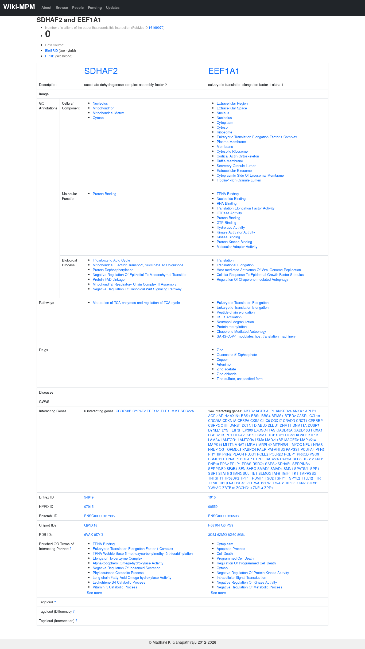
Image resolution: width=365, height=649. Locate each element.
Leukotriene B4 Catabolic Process (119, 582)
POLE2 (262, 454)
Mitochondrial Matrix (108, 112)
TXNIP (213, 482)
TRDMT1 (257, 478)
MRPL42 (265, 444)
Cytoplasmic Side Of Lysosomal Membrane (250, 175)
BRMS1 (277, 415)
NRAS (318, 444)
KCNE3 (301, 434)
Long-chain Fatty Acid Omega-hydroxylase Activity (132, 577)
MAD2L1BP (274, 439)
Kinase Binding (228, 236)
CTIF (224, 425)
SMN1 (288, 468)
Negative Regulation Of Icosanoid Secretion (126, 567)
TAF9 (276, 473)
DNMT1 (286, 425)
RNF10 (213, 463)
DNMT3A (300, 425)
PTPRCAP (243, 458)
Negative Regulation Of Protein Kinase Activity (253, 572)
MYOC (297, 444)
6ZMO (222, 534)
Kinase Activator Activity (236, 232)
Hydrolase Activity (231, 227)
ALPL (270, 410)
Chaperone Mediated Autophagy (241, 331)
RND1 (319, 458)
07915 (89, 506)
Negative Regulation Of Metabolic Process (249, 586)
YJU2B (311, 482)
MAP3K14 (308, 439)
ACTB (260, 410)
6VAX (88, 534)
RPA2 (224, 463)
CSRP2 (214, 425)
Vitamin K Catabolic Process (115, 586)
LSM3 (259, 439)
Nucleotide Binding (231, 198)
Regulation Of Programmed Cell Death (246, 562)
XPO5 (290, 482)
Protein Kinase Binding (234, 241)
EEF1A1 (224, 70)
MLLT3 (228, 444)
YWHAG (214, 487)
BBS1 (245, 415)
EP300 (247, 430)
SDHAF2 (101, 70)
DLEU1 (273, 425)
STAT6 (223, 473)
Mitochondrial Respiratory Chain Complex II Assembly (134, 284)
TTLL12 (307, 478)
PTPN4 (228, 458)
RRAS (246, 463)
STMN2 (236, 473)
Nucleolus (100, 103)
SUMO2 (264, 473)
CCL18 (314, 415)
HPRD (50, 56)
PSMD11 (215, 458)
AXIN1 (235, 415)
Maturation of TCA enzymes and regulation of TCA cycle (136, 302)
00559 (213, 506)
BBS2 (255, 415)
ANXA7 (298, 410)
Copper (222, 359)
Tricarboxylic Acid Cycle (111, 260)
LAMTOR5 (246, 439)
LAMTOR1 (229, 439)
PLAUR (238, 454)
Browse (62, 7)
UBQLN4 (226, 482)
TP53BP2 (231, 478)
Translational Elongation (235, 264)
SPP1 (314, 468)
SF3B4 (232, 468)
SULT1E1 (250, 473)
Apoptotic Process (231, 548)
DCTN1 (247, 425)
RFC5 (297, 458)
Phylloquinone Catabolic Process (118, 572)
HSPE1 (226, 434)
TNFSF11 (215, 478)
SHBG (251, 468)
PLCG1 (250, 454)
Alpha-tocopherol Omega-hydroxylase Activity (128, 562)
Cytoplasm (225, 122)
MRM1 (252, 444)
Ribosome (224, 131)
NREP (213, 449)
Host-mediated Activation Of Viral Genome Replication (259, 269)
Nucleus (223, 112)
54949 (89, 497)
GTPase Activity (229, 212)
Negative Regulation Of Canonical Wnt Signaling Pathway (137, 288)
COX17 (276, 420)
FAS (272, 430)
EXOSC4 (261, 430)
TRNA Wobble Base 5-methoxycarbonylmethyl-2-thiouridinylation (143, 553)
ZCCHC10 (244, 487)
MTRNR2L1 (282, 444)
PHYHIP (214, 454)
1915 (212, 497)
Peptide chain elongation (236, 312)
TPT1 (244, 478)
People (78, 7)
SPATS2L (301, 468)
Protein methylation (232, 326)
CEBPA (243, 420)
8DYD (98, 534)
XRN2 (300, 482)
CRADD (289, 420)
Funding (95, 7)
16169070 (156, 27)
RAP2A (286, 458)
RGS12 (308, 458)
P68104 (214, 525)
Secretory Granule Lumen (236, 165)
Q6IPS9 (227, 525)
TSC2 (269, 478)
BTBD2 (290, 415)
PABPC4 (249, 449)
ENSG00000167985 (99, 515)
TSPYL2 (293, 478)
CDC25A (215, 420)
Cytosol (98, 117)
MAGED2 (291, 439)
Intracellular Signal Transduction (241, 577)
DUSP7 (313, 425)
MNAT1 (240, 444)
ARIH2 (224, 415)
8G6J (241, 534)
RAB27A (272, 458)
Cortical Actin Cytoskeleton (238, 156)
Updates (112, 7)
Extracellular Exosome (234, 170)
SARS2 (271, 463)
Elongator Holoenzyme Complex (117, 558)
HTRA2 (238, 434)
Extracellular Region (232, 103)
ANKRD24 (284, 410)
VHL (249, 482)
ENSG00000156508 (223, 515)
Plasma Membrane (231, 141)
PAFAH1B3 (276, 449)
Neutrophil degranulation (235, 321)
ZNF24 (258, 487)
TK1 (295, 473)
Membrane (225, 146)
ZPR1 (268, 487)
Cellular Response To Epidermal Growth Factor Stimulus (260, 274)
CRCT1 (301, 420)
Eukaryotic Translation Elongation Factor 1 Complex (257, 136)
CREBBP (315, 420)
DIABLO (260, 425)
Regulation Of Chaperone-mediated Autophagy (252, 279)
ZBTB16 (228, 487)
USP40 (239, 482)
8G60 (232, 534)
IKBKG (251, 434)
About (46, 7)
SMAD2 (263, 468)
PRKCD (303, 454)
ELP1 (165, 410)
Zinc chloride (226, 373)
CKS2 (254, 420)
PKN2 (226, 454)
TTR (317, 478)
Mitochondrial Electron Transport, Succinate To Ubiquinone (138, 264)
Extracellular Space (232, 107)
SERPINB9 (217, 468)
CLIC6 (265, 420)
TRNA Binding (228, 193)
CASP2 (302, 415)
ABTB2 (249, 410)
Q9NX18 (90, 525)
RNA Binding (226, 203)
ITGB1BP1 (275, 434)
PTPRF (259, 458)
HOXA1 (317, 430)
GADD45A (285, 430)
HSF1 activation (229, 316)
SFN (241, 468)
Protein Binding (104, 193)
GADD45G (302, 430)
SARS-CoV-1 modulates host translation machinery (256, 336)
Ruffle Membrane (230, 160)
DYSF (226, 430)
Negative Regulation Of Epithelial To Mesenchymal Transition (140, 274)
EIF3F (236, 430)
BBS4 (265, 415)
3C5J (212, 534)
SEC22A (187, 410)
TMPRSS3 (307, 473)
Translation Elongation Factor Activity (246, 208)
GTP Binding (226, 222)
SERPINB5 (301, 463)
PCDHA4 (307, 449)
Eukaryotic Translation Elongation (243, 302)
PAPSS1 (293, 449)
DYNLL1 (214, 430)
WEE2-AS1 (276, 482)
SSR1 (212, 473)
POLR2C (276, 454)
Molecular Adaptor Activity (237, 246)
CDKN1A (229, 420)
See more (94, 592)
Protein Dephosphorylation (113, 269)
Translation (225, 260)
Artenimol (224, 364)
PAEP (261, 449)
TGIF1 (286, 473)
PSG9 (314, 454)
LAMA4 (214, 439)
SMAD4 (276, 468)
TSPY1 (280, 478)
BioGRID (51, 50)
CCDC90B (123, 410)
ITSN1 (290, 434)
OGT (222, 449)
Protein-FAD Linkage (109, 279)
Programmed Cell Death (235, 558)
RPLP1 (235, 463)
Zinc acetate (226, 368)
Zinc (220, 349)
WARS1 (260, 482)
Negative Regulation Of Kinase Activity (247, 582)
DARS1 (235, 425)
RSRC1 (258, 463)
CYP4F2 (139, 410)
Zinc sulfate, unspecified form (240, 378)
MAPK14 (215, 444)
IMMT (175, 410)
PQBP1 (290, 454)
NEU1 (307, 444)
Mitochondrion (103, 107)
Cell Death (225, 553)
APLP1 (310, 410)
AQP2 (213, 415)
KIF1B (313, 434)
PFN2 (320, 449)
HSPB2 (214, 434)
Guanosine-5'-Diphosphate (237, 354)
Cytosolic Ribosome (232, 151)
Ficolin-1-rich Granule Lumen (239, 180)
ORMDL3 (234, 449)
